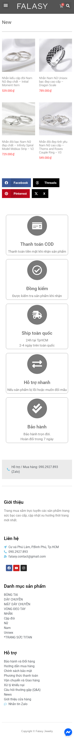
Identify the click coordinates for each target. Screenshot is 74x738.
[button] (6, 5)
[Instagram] (24, 568)
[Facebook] (9, 568)
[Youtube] (16, 568)
